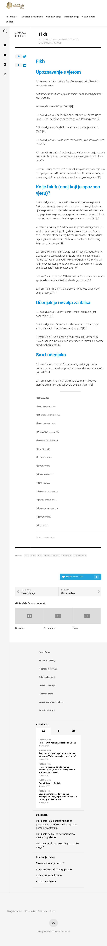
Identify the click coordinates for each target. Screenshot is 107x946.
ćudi (26, 555)
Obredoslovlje (71, 16)
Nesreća (19, 628)
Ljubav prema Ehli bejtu (49, 875)
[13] (84, 328)
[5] (43, 160)
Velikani (10, 21)
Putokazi (10, 16)
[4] (44, 144)
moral (46, 555)
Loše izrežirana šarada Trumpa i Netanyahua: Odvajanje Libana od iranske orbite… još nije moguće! (58, 797)
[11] (54, 292)
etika (33, 555)
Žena (75, 628)
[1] (71, 106)
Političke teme (45, 740)
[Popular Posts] (58, 731)
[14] (59, 345)
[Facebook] (5, 45)
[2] (98, 119)
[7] (97, 218)
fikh (39, 555)
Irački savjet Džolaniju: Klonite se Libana (57, 743)
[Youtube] (5, 54)
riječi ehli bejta (80, 555)
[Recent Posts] (43, 731)
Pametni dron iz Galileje (50, 783)
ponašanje (66, 555)
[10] (89, 280)
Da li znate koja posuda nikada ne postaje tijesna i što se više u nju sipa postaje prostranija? (56, 824)
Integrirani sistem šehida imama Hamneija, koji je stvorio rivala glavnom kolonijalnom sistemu (57, 770)
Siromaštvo (50, 628)
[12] (51, 315)
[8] (62, 243)
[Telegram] (5, 64)
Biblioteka (42, 911)
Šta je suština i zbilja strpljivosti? (54, 869)
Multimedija (30, 911)
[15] (48, 372)
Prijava (53, 911)
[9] (76, 267)
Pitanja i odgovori (14, 911)
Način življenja (53, 16)
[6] (99, 177)
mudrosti (55, 555)
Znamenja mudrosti (32, 16)
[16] (91, 384)
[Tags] (73, 731)
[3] (43, 131)
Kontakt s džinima (46, 881)
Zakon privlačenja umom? (50, 863)
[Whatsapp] (5, 74)
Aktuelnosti (88, 16)
